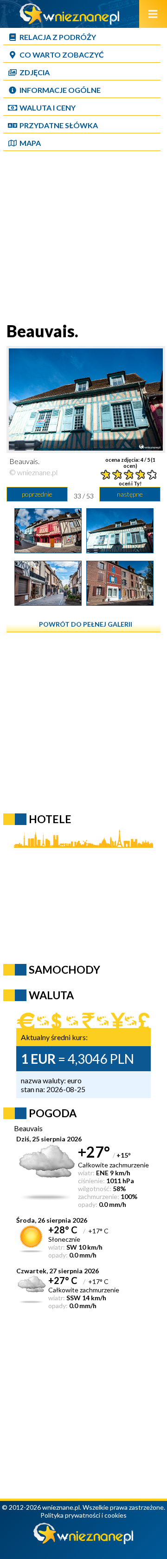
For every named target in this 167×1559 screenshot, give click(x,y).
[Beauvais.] (48, 550)
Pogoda (53, 1113)
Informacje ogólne (60, 89)
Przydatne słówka (58, 125)
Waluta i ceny (47, 107)
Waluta (51, 995)
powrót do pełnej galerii (85, 624)
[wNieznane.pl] (69, 21)
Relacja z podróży (57, 37)
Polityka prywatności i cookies (83, 1515)
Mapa (30, 142)
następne (130, 494)
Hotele (50, 818)
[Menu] (153, 14)
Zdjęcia (34, 72)
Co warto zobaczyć (61, 54)
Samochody (64, 969)
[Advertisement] (83, 237)
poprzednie (37, 494)
